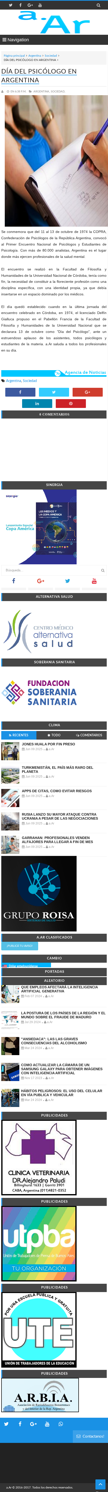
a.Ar (9, 1487)
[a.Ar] (54, 22)
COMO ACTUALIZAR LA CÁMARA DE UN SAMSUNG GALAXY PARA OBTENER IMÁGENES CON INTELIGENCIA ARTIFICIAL (61, 1069)
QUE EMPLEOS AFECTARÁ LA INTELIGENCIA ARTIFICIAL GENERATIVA (59, 989)
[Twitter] (67, 582)
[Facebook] (13, 582)
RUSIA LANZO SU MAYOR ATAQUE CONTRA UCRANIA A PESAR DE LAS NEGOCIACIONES (60, 816)
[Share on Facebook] (20, 392)
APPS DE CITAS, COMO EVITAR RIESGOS (57, 791)
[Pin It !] (71, 404)
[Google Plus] (40, 582)
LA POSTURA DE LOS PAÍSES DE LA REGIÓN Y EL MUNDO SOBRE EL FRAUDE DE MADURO (63, 1015)
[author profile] (3, 91)
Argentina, (41, 91)
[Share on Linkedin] (37, 404)
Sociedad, (58, 91)
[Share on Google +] (88, 392)
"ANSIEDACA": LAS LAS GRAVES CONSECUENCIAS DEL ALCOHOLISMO (54, 1041)
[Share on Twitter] (54, 392)
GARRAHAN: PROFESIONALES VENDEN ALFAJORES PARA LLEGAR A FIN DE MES (57, 840)
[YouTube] (94, 582)
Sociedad (51, 55)
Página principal (14, 55)
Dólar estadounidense (23, 966)
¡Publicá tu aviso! (20, 946)
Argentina (34, 55)
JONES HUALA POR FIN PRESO (48, 744)
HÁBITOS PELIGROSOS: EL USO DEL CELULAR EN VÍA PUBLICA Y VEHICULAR (61, 1093)
